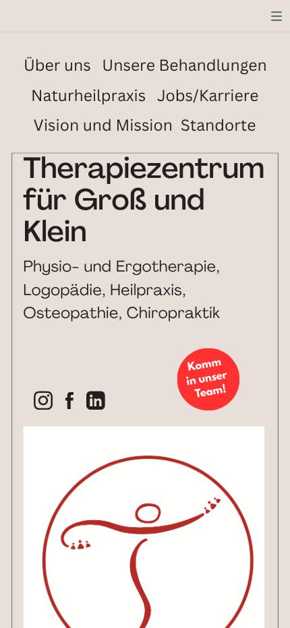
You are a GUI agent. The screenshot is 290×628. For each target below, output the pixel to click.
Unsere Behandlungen (184, 65)
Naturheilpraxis (88, 95)
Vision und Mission (103, 125)
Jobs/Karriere (208, 95)
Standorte (218, 125)
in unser (206, 379)
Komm (204, 366)
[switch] (276, 16)
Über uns (57, 65)
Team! (210, 393)
